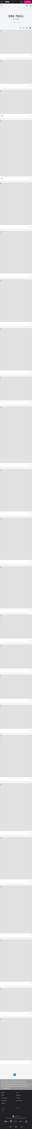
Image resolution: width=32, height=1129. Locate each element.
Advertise (18, 1095)
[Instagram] (22, 1127)
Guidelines (4, 1100)
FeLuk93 (17, 19)
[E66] (16, 102)
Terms (3, 1110)
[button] (27, 6)
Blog (3, 1095)
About (3, 1092)
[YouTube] (16, 1127)
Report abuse (19, 1100)
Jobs (17, 1092)
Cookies (18, 1098)
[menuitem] (21, 2)
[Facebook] (10, 1127)
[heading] (7, 2)
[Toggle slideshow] (20, 28)
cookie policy (6, 1088)
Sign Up (27, 2)
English (3, 1103)
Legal (3, 1108)
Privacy (17, 1108)
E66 (2, 115)
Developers (4, 1098)
